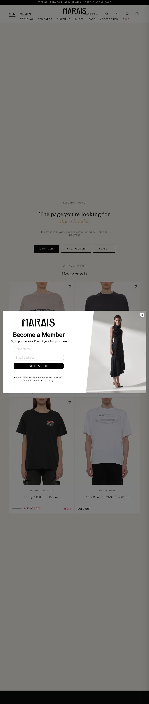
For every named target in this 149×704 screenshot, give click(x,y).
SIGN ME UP (38, 366)
